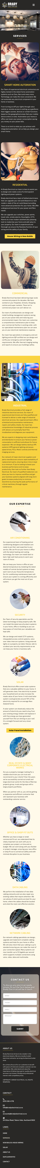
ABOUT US (6, 1152)
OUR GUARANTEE (9, 1157)
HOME (5, 1133)
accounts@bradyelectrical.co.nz (15, 1114)
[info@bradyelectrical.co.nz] (4, 1105)
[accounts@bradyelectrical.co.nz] (4, 1111)
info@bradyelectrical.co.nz (13, 1107)
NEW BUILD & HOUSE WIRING (13, 1142)
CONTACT (6, 1161)
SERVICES (6, 1138)
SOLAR (5, 1147)
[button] (33, 5)
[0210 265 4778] (3, 1099)
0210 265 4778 (8, 1101)
